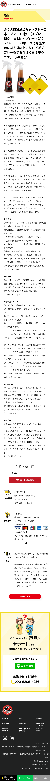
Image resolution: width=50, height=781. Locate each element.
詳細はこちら (25, 596)
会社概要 (39, 718)
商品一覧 (5, 718)
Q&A (21, 718)
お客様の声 (22, 723)
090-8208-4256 (27, 682)
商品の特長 (5, 723)
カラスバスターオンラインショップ (22, 4)
